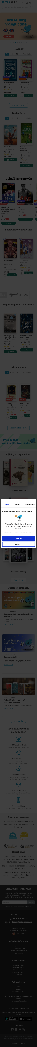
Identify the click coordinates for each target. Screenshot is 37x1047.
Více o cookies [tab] (30, 504)
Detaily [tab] (17, 504)
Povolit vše (18, 538)
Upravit (17, 544)
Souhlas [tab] (6, 504)
